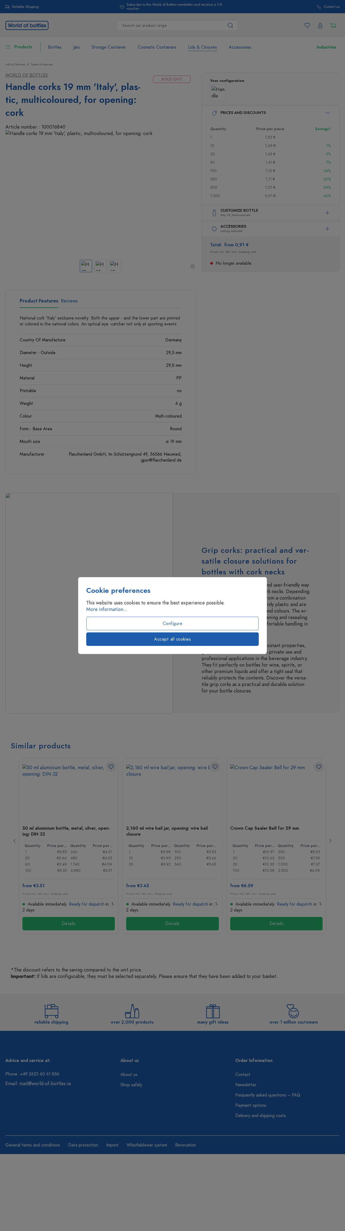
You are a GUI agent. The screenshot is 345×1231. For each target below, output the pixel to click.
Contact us (332, 7)
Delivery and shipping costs (260, 1116)
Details (69, 924)
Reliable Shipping (25, 7)
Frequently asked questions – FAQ (267, 1095)
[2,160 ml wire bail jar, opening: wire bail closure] (172, 791)
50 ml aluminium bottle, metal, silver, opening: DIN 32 (66, 831)
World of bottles (26, 75)
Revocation (185, 1145)
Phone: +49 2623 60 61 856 (32, 1074)
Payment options (250, 1105)
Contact (242, 1075)
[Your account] (320, 25)
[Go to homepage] (27, 24)
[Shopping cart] (333, 25)
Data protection (83, 1145)
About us (128, 1075)
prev (15, 841)
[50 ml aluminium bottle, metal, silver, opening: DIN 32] (68, 791)
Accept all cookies (172, 639)
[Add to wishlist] (111, 766)
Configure (172, 624)
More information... (106, 609)
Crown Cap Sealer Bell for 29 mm (264, 828)
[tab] (39, 303)
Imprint (112, 1145)
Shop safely (131, 1085)
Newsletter (245, 1085)
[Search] (230, 25)
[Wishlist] (307, 25)
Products (23, 47)
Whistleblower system (147, 1145)
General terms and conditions (32, 1145)
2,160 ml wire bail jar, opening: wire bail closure (167, 831)
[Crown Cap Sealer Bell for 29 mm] (276, 791)
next (330, 841)
